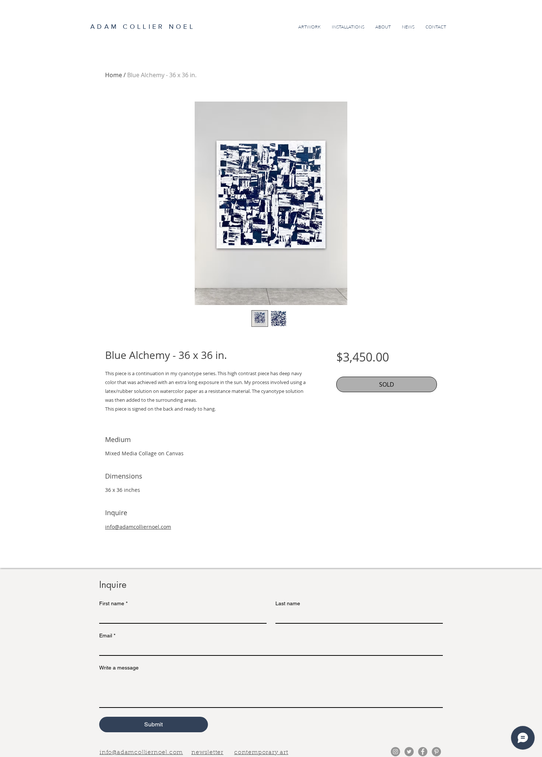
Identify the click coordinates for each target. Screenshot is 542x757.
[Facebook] (422, 751)
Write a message (119, 668)
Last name (287, 603)
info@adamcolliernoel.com (138, 526)
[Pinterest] (436, 751)
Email (107, 635)
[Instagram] (395, 751)
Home (113, 75)
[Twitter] (409, 751)
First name (113, 603)
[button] (207, 752)
